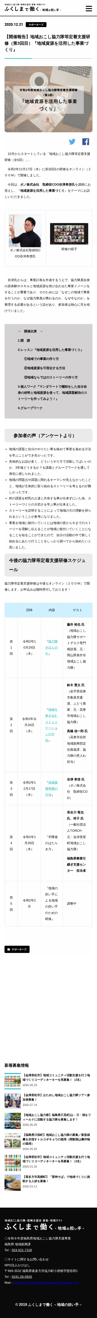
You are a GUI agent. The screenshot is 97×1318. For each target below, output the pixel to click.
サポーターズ (19, 949)
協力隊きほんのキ (51, 647)
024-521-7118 (22, 1250)
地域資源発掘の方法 (51, 788)
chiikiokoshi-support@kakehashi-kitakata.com (46, 1282)
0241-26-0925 (22, 1276)
